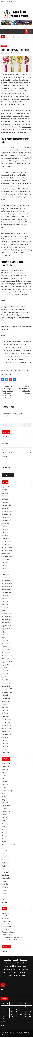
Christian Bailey (6, 53)
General (4, 833)
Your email (5, 443)
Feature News (6, 812)
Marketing (5, 863)
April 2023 (5, 607)
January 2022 (6, 650)
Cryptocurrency (7, 790)
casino (4, 775)
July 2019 (4, 740)
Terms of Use (6, 929)
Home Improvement (8, 845)
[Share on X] (11, 370)
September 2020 (7, 698)
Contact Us (5, 913)
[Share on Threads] (6, 374)
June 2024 (5, 565)
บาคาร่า (3, 989)
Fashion (4, 809)
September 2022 (7, 626)
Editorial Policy (7, 934)
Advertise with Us (7, 926)
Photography (6, 872)
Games (4, 827)
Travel (4, 896)
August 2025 (6, 523)
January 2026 (6, 508)
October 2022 (6, 622)
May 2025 (5, 532)
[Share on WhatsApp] (19, 370)
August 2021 (5, 665)
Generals (5, 836)
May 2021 (5, 674)
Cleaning (4, 781)
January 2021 (6, 686)
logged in (14, 414)
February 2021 (6, 683)
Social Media (6, 878)
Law (3, 848)
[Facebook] (2, 379)
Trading (4, 890)
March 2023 (5, 610)
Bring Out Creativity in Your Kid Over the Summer (24, 390)
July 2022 (5, 632)
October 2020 (6, 695)
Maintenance (6, 860)
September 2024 (7, 556)
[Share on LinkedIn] (15, 370)
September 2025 (7, 520)
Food (3, 821)
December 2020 (7, 689)
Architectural (6, 763)
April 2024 (5, 571)
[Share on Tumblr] (2, 374)
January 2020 (6, 722)
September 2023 (7, 592)
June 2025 (5, 529)
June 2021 (5, 671)
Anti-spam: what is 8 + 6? (9, 467)
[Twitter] (6, 379)
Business (4, 772)
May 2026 (5, 496)
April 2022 (5, 641)
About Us (4, 916)
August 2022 (6, 629)
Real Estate (5, 875)
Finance (4, 818)
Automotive (5, 766)
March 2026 (5, 502)
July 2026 (5, 490)
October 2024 (6, 553)
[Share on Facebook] (7, 370)
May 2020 (5, 710)
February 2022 (6, 647)
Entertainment (6, 806)
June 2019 (5, 743)
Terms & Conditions (8, 932)
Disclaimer (5, 918)
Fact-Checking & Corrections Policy (13, 937)
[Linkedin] (14, 379)
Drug (3, 800)
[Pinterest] (10, 379)
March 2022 (5, 644)
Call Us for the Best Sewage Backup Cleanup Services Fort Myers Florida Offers (8, 392)
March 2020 (5, 716)
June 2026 (5, 493)
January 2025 (6, 544)
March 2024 (5, 574)
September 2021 (7, 662)
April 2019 (5, 749)
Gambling (5, 824)
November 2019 (7, 728)
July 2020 (5, 704)
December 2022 (7, 616)
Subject (4, 450)
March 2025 (5, 538)
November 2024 (7, 550)
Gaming (4, 830)
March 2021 (5, 680)
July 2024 (5, 562)
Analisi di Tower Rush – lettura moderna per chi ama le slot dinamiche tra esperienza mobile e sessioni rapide (17, 350)
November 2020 (7, 692)
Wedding (4, 902)
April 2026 (5, 499)
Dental (4, 796)
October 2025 (6, 517)
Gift (3, 839)
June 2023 (5, 601)
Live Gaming (6, 857)
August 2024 (6, 559)
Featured (4, 45)
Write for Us (5, 924)
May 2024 (5, 568)
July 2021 (4, 668)
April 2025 (5, 535)
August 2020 (6, 701)
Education (5, 802)
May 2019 (5, 746)
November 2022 (7, 620)
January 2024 (6, 580)
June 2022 (5, 635)
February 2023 (6, 613)
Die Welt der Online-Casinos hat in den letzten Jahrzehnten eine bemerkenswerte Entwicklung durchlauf (18, 359)
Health (4, 842)
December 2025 (7, 511)
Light (3, 854)
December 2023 (7, 583)
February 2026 (6, 505)
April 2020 (5, 713)
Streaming (5, 884)
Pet (3, 869)
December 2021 (7, 653)
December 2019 (7, 725)
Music (4, 866)
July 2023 (4, 598)
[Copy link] (10, 374)
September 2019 (7, 734)
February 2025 (6, 541)
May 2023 (5, 604)
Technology (5, 887)
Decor (4, 793)
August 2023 (5, 595)
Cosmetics (5, 784)
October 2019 (6, 731)
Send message (8, 476)
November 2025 (7, 514)
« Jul (2, 1025)
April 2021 (5, 677)
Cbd (3, 778)
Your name (5, 436)
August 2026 (6, 487)
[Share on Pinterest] (23, 370)
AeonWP (24, 1034)
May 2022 (5, 638)
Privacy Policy (6, 921)
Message (4, 456)
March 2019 (5, 752)
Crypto (4, 787)
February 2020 (6, 719)
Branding (5, 769)
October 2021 (6, 659)
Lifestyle (4, 851)
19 (12, 1014)
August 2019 (5, 737)
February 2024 (6, 577)
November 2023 (7, 586)
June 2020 (5, 707)
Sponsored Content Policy (10, 940)
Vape (3, 899)
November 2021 (7, 656)
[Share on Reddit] (27, 370)
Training (4, 893)
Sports (4, 881)
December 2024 (7, 547)
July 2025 (4, 526)
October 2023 (6, 589)
